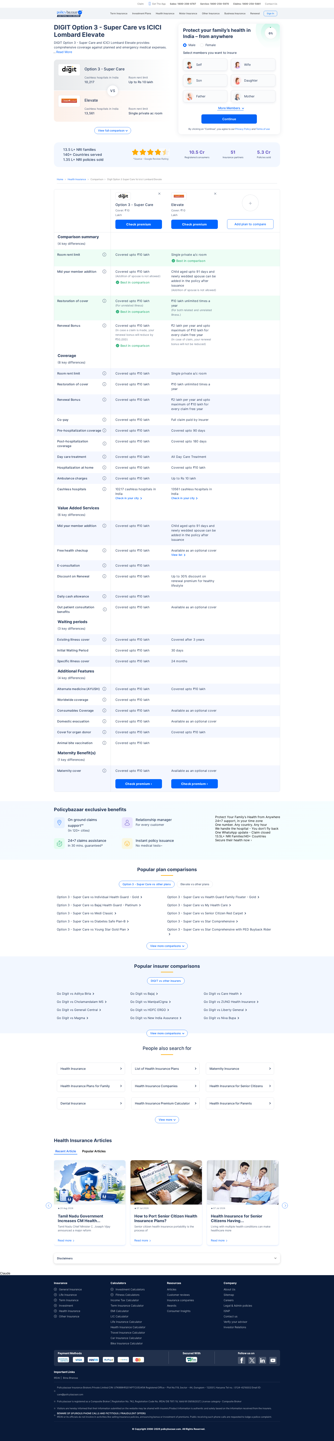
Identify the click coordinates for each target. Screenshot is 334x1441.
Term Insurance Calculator (127, 1305)
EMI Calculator (120, 1311)
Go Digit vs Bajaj (142, 994)
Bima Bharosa (70, 1377)
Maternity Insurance (224, 1069)
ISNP (227, 1311)
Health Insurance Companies (156, 1086)
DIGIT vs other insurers (166, 980)
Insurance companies (180, 1300)
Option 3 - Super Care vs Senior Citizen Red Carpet (205, 913)
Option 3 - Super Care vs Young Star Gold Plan (91, 929)
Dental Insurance (73, 1103)
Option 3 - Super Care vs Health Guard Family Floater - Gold (211, 897)
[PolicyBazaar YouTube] (273, 1360)
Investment (66, 1305)
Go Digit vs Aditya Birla (74, 994)
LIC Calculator (119, 1316)
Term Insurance (68, 1300)
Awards (171, 1305)
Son (199, 80)
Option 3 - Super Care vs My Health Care (197, 905)
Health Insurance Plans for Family (85, 1086)
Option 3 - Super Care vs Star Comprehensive (201, 921)
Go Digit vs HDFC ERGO (148, 1010)
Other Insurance (69, 1316)
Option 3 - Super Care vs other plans (147, 884)
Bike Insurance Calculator (127, 1343)
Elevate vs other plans (195, 884)
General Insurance (70, 1289)
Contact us (230, 1316)
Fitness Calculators (127, 1294)
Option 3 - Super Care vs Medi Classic (85, 913)
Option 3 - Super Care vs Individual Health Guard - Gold (98, 897)
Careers (228, 1300)
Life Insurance (68, 1294)
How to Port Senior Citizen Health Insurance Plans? (165, 1218)
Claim (140, 3)
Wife (247, 65)
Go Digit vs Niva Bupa (220, 1018)
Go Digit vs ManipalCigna (149, 1002)
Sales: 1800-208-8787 (183, 3)
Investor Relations (235, 1327)
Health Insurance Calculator (128, 1327)
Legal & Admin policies (238, 1305)
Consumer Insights (178, 1311)
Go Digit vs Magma (71, 1018)
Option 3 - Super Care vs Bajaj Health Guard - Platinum (97, 905)
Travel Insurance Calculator (128, 1332)
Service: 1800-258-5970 (214, 3)
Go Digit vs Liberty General (224, 1010)
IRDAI (57, 1377)
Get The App (159, 3)
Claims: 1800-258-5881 (247, 3)
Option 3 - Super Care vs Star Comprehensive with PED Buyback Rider (219, 929)
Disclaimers (65, 1258)
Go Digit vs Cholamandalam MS (80, 1002)
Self (199, 65)
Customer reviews (178, 1294)
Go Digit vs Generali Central (77, 1010)
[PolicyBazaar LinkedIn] (262, 1360)
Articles (171, 1289)
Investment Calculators (130, 1289)
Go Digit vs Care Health (221, 994)
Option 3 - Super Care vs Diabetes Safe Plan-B (91, 921)
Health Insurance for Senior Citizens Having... (236, 1218)
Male (191, 45)
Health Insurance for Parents (231, 1103)
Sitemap (229, 1294)
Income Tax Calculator (125, 1300)
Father (200, 96)
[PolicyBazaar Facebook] (241, 1360)
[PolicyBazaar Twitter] (252, 1360)
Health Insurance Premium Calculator (162, 1103)
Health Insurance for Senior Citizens (236, 1086)
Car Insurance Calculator (126, 1338)
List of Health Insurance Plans (157, 1069)
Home (60, 179)
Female (210, 45)
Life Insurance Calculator (126, 1321)
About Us (229, 1289)
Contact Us (271, 3)
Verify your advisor (235, 1321)
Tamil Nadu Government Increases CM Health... (80, 1218)
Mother (249, 96)
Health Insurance (77, 179)
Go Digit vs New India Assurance (154, 1018)
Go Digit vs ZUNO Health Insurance (229, 1002)
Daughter (251, 80)
